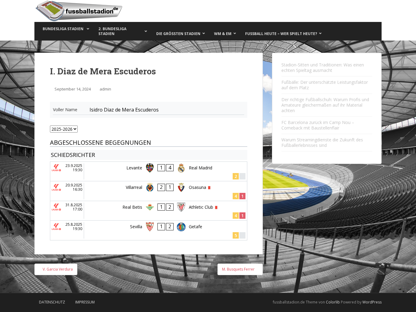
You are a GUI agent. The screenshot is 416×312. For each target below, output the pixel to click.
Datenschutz (52, 302)
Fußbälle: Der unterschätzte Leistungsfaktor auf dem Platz (324, 84)
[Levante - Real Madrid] (148, 171)
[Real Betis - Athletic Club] (148, 211)
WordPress (372, 302)
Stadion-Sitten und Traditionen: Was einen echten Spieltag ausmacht (322, 67)
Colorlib (333, 302)
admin (105, 89)
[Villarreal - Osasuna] (148, 191)
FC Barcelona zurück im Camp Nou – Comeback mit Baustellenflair (317, 125)
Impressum (85, 302)
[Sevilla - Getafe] (148, 230)
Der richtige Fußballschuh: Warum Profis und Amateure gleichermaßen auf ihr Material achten (325, 105)
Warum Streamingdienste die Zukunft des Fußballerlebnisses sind (322, 142)
